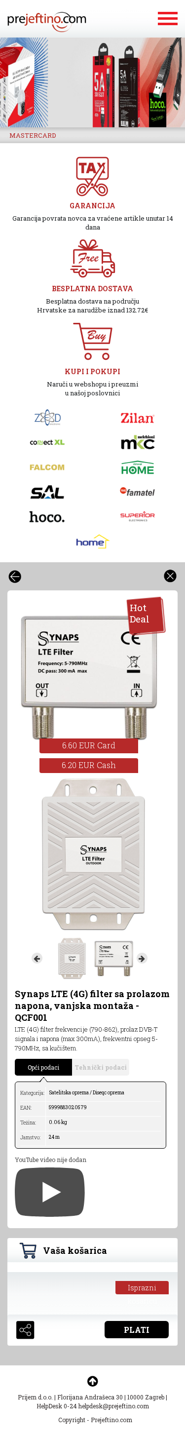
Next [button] (142, 958)
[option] (92, 82)
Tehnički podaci (100, 1067)
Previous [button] (37, 958)
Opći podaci (43, 1067)
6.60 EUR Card (88, 745)
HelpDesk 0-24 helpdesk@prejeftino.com (93, 1406)
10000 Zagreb (145, 1397)
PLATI (136, 1329)
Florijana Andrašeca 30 (90, 1397)
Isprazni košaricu (142, 1288)
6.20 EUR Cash (89, 765)
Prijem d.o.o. (35, 1397)
